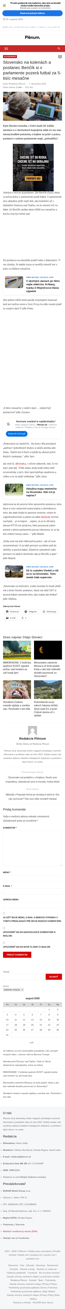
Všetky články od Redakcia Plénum (32, 744)
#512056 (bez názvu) (43, 1302)
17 (7, 1025)
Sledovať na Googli (16, 434)
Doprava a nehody (22, 1302)
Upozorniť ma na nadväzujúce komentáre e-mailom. (29, 934)
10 (7, 1019)
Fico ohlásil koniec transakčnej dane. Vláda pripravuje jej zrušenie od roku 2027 (33, 25)
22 (49, 1025)
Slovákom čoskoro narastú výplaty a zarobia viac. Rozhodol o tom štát (16, 705)
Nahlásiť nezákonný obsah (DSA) (20, 1231)
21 (41, 1025)
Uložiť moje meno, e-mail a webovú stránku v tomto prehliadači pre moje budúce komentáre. (32, 919)
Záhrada (30, 1265)
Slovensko (10, 57)
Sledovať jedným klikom (32, 13)
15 (49, 1019)
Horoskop (40, 1265)
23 (58, 1025)
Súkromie (19, 1224)
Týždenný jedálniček (16, 1273)
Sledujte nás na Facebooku (16, 1238)
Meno (7, 872)
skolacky (45, 517)
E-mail (7, 886)
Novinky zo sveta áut (47, 1269)
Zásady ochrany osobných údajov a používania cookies (33, 1276)
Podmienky (8, 1224)
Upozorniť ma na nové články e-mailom (26, 947)
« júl (31, 1042)
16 (58, 1019)
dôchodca (20, 463)
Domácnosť (52, 1265)
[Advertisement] (32, 238)
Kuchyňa (14, 1269)
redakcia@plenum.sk (21, 1156)
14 (41, 1019)
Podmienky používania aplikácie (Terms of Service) (33, 1287)
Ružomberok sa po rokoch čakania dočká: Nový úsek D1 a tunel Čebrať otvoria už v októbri (46, 709)
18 (16, 1025)
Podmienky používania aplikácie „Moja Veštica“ (33, 1291)
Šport (40, 1280)
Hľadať (6, 972)
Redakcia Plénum (17, 84)
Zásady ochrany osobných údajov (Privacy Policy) (33, 1284)
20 (32, 1025)
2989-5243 (14, 1170)
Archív (6, 986)
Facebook (32, 1273)
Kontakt (32, 1280)
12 (24, 1019)
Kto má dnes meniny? (49, 1273)
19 (24, 1025)
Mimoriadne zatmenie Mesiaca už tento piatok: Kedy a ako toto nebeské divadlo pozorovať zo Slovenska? (47, 669)
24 (7, 1030)
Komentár (10, 828)
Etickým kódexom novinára (33, 1177)
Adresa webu (11, 899)
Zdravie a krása (27, 1269)
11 (16, 1019)
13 (32, 1019)
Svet (22, 1265)
